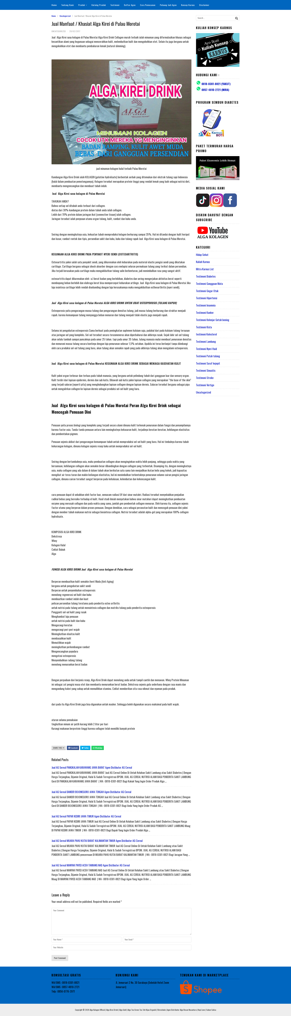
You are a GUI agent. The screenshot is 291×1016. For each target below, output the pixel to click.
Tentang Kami (67, 5)
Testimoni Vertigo (205, 385)
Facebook (74, 748)
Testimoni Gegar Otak (207, 291)
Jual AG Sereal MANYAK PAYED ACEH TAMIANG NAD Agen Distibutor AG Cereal (91, 865)
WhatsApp (98, 748)
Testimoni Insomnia (206, 305)
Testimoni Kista (204, 327)
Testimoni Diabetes (206, 276)
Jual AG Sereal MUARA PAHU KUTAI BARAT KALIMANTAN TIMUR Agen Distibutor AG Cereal (97, 841)
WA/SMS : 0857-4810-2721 (65, 987)
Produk (81, 5)
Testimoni (114, 5)
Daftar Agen (129, 5)
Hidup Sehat (202, 255)
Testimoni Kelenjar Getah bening (212, 320)
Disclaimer (204, 5)
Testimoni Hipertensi (206, 298)
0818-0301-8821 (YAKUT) (216, 84)
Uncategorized (65, 15)
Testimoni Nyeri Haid (206, 349)
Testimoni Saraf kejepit (208, 363)
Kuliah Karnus (203, 262)
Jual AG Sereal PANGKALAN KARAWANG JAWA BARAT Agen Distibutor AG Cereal (92, 767)
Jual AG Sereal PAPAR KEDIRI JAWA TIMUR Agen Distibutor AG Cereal (86, 816)
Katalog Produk (99, 5)
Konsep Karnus (188, 5)
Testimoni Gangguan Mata (209, 284)
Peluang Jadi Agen (168, 5)
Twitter (86, 748)
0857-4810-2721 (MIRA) (215, 90)
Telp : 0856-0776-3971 (63, 991)
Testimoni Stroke (205, 378)
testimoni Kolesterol (206, 334)
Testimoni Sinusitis (205, 370)
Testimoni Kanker (205, 313)
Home (54, 5)
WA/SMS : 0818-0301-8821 (65, 982)
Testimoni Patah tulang (208, 356)
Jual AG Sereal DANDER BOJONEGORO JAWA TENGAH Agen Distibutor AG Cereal (91, 792)
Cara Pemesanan (147, 5)
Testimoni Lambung (206, 341)
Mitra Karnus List (205, 269)
